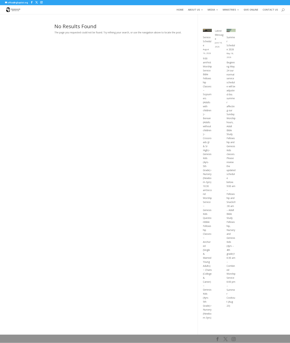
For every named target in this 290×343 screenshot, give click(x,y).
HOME (180, 10)
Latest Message (219, 34)
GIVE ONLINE (251, 10)
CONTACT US (270, 10)
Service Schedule (207, 41)
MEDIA (211, 10)
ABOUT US (194, 10)
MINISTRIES (229, 10)
